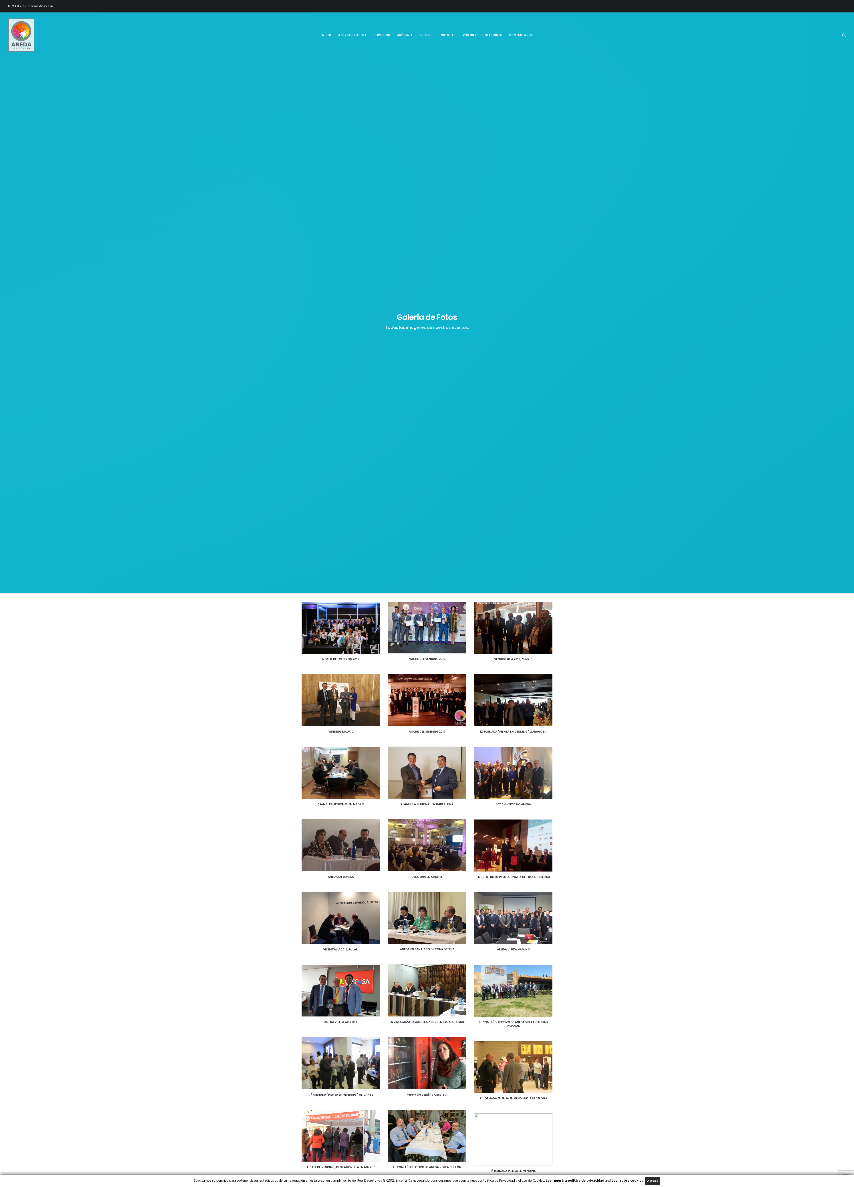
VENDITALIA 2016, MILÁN (340, 949)
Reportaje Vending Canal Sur (427, 1094)
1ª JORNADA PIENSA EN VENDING (513, 1171)
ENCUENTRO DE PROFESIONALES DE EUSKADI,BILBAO (513, 877)
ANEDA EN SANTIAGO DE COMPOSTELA (427, 949)
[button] (844, 35)
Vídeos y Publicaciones (482, 35)
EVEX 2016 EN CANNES (427, 877)
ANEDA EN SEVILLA (341, 877)
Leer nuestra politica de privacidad (575, 1181)
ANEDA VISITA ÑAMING (513, 949)
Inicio (326, 35)
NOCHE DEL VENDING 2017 (427, 731)
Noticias (448, 35)
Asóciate (405, 35)
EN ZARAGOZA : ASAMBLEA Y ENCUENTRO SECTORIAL (427, 1022)
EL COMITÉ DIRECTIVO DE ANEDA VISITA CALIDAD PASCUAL (513, 1024)
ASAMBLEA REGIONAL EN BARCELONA (427, 804)
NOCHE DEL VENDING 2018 (427, 659)
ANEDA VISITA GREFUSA (340, 1022)
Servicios (382, 35)
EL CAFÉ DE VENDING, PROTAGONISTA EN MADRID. (341, 1167)
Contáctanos (521, 35)
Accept (652, 1180)
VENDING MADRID (340, 731)
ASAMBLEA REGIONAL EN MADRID (340, 804)
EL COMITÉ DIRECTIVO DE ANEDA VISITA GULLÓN (427, 1167)
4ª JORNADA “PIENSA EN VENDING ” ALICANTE (340, 1094)
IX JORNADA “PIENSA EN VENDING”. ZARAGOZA (513, 731)
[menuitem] (326, 35)
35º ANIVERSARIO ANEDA (513, 804)
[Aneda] (21, 35)
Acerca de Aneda (352, 35)
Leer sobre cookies (627, 1181)
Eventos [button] (427, 35)
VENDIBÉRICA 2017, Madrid (513, 659)
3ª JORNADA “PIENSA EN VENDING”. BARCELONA (513, 1098)
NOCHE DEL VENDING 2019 (340, 659)
